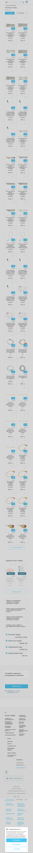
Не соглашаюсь (16, 844)
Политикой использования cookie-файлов (15, 836)
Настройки (16, 849)
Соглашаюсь (16, 840)
